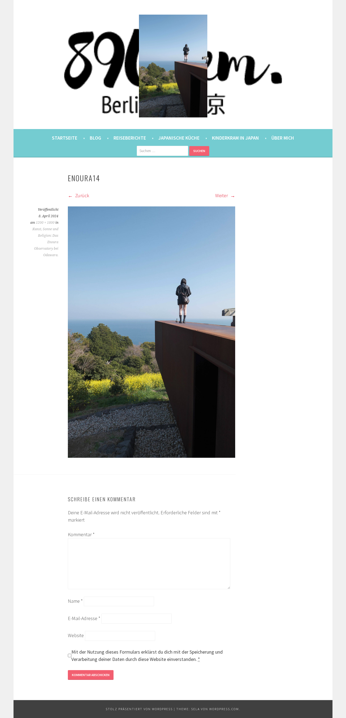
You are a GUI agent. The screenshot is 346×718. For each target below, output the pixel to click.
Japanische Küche (178, 138)
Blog (95, 138)
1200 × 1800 (45, 223)
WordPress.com (224, 709)
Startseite (64, 138)
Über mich (282, 138)
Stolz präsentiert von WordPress (139, 709)
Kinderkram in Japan (235, 138)
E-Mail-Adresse (84, 618)
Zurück (81, 195)
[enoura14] (151, 456)
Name (75, 601)
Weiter (222, 195)
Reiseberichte (130, 138)
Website (76, 635)
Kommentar (81, 534)
